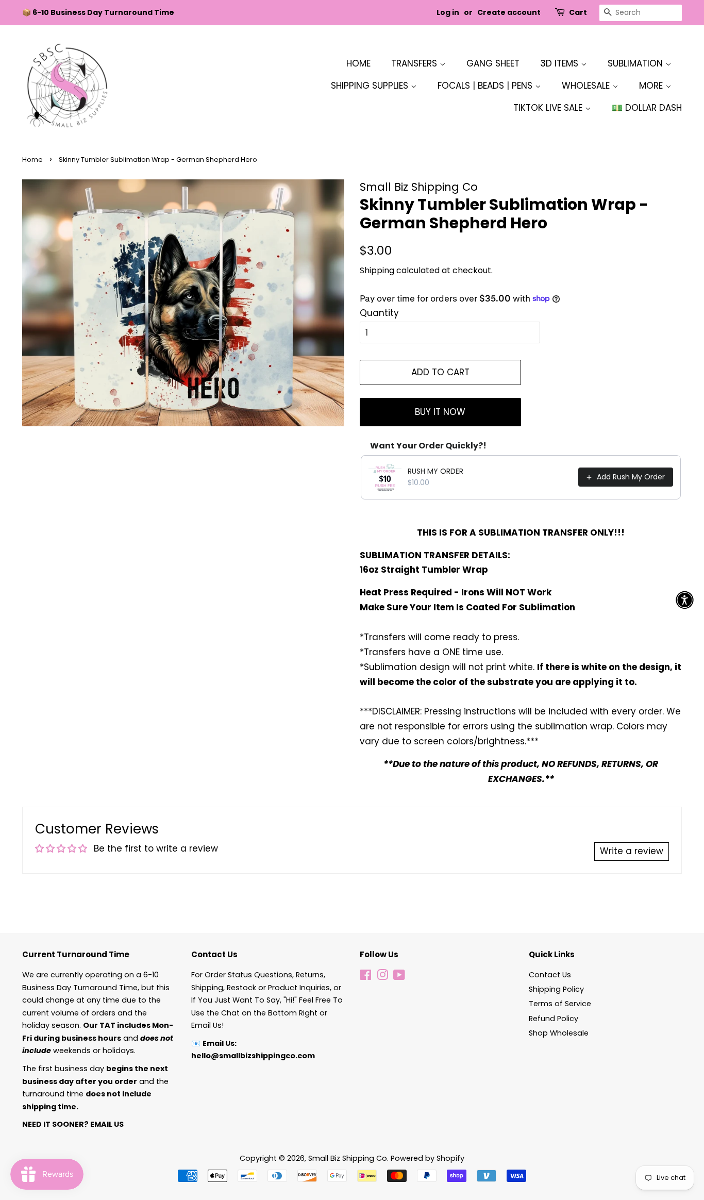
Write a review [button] (631, 851)
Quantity (379, 313)
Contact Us (550, 975)
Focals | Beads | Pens (486, 85)
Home (358, 63)
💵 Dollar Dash (647, 108)
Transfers (415, 63)
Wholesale (587, 85)
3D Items (560, 63)
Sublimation (636, 63)
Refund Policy (553, 1018)
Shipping (377, 270)
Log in (448, 12)
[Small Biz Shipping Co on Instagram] (382, 977)
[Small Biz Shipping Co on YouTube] (399, 977)
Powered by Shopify (427, 1158)
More (652, 85)
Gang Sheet (492, 63)
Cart (578, 12)
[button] (685, 600)
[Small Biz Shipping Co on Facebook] (366, 977)
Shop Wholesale (559, 1033)
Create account (509, 12)
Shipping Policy (556, 989)
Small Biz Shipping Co (347, 1158)
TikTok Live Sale (549, 108)
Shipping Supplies (371, 85)
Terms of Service (560, 1003)
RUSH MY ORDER (435, 471)
